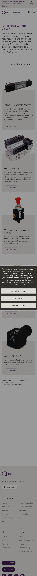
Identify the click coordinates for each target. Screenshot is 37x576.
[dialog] (18, 288)
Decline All (18, 298)
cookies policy (19, 284)
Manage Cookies (18, 305)
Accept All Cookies (19, 291)
